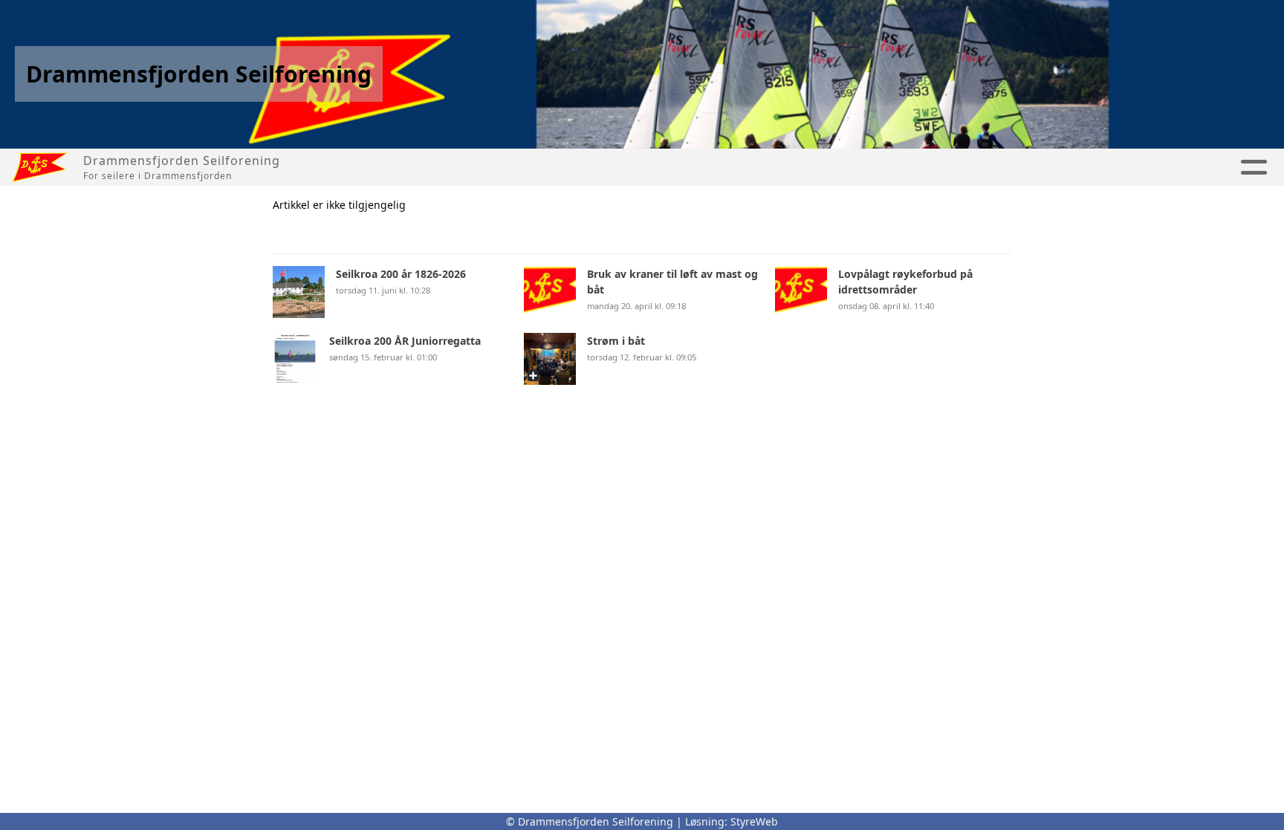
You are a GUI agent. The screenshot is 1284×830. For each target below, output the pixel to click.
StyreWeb (754, 821)
